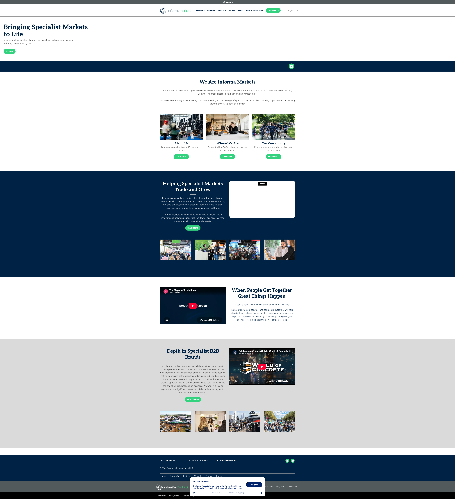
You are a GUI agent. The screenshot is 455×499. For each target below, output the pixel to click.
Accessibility (160, 496)
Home (163, 476)
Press (240, 10)
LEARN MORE (181, 157)
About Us (200, 10)
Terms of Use (187, 496)
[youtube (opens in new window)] (292, 460)
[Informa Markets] (175, 10)
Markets (222, 10)
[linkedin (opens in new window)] (291, 66)
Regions (211, 10)
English (290, 10)
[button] (227, 2)
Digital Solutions (254, 10)
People (232, 10)
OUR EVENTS (273, 10)
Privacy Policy (174, 496)
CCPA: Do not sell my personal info (177, 468)
